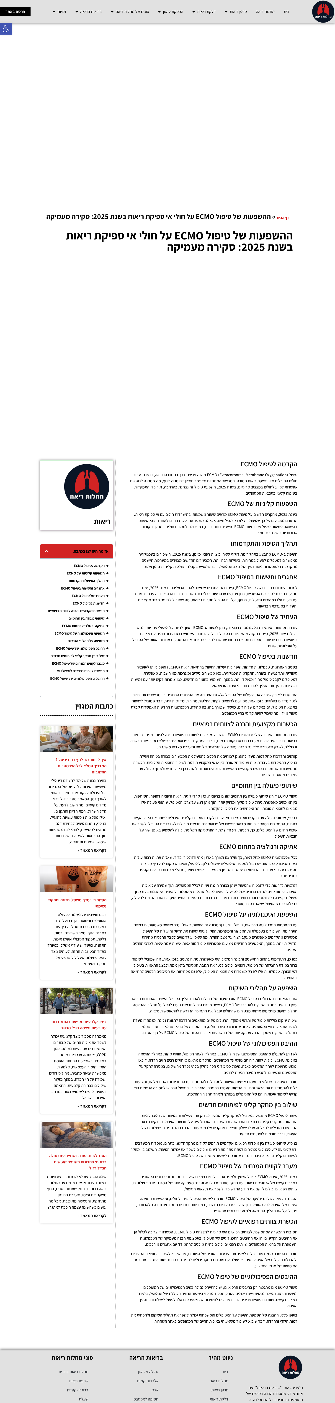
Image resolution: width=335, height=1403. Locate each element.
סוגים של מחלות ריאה (132, 11)
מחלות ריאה (265, 11)
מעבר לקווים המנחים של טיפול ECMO (78, 663)
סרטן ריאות (238, 11)
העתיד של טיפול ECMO (88, 595)
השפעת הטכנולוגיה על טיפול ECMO (79, 633)
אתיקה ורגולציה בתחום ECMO (83, 625)
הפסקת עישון (173, 11)
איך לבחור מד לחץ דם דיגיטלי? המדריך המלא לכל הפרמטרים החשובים (81, 766)
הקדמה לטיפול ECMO (89, 565)
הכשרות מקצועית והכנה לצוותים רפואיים (76, 610)
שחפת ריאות (78, 1380)
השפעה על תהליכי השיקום (86, 640)
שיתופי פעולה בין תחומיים (87, 618)
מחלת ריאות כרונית (73, 1371)
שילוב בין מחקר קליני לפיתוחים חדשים (78, 655)
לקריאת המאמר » (91, 850)
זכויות (61, 11)
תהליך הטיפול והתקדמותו (87, 580)
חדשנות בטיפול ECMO (89, 603)
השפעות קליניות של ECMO (86, 573)
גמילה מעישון (148, 1371)
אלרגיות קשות (147, 1380)
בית (286, 11)
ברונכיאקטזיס (77, 1390)
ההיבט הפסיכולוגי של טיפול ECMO (80, 648)
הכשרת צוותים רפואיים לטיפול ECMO (78, 670)
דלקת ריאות (206, 11)
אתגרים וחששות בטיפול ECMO (83, 588)
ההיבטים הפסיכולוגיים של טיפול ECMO (77, 678)
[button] (6, 29)
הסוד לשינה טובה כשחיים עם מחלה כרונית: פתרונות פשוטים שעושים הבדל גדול (77, 1162)
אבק (155, 1390)
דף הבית (283, 217)
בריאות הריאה (91, 11)
